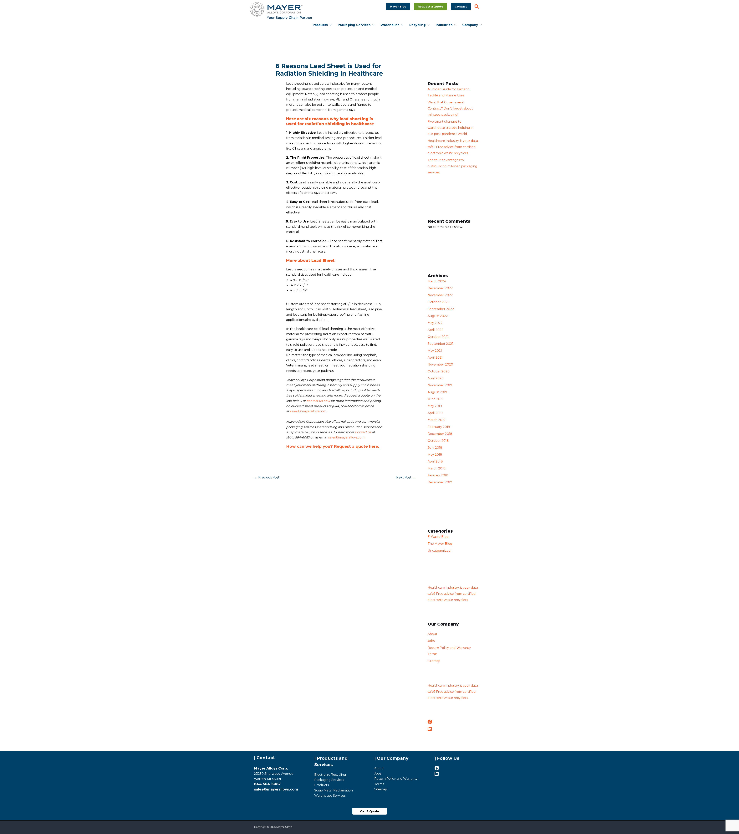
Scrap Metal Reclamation (333, 790)
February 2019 (439, 427)
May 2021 (435, 350)
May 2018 (435, 454)
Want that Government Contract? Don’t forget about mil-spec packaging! (450, 108)
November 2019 (440, 385)
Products (321, 785)
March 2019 (436, 420)
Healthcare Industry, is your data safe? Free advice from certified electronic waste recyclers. (453, 147)
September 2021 (440, 343)
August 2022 (438, 316)
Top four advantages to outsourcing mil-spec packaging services (452, 166)
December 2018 (440, 434)
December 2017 (440, 482)
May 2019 (435, 406)
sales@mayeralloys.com (308, 411)
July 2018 (435, 447)
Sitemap (434, 661)
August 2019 (437, 392)
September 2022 (441, 309)
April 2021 (435, 357)
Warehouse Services (329, 795)
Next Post (405, 477)
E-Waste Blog (438, 537)
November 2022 (440, 295)
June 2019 (435, 399)
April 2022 (435, 330)
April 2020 (436, 378)
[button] (398, 6)
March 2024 (437, 281)
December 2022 (440, 288)
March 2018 (437, 468)
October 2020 (439, 371)
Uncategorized (439, 550)
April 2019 (435, 413)
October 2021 (438, 337)
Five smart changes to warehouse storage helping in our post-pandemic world (450, 128)
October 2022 (438, 302)
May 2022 (435, 323)
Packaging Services (329, 780)
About (432, 634)
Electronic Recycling (330, 774)
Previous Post (266, 477)
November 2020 (440, 364)
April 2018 (435, 461)
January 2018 (438, 475)
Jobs (431, 641)
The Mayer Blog (440, 543)
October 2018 (438, 441)
